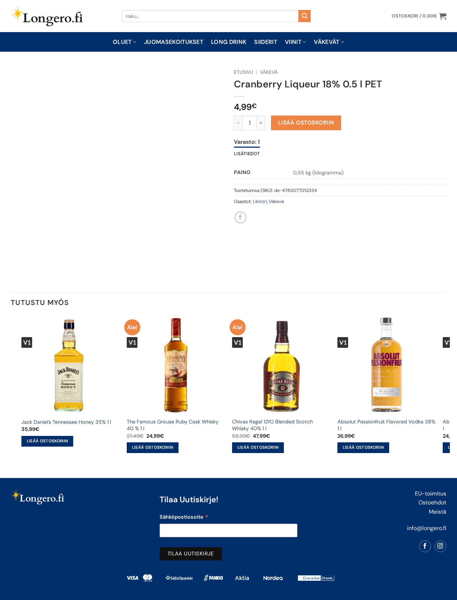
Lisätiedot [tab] (247, 154)
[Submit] (304, 16)
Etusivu (243, 72)
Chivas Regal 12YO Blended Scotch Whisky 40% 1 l (272, 425)
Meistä (437, 511)
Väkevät (326, 42)
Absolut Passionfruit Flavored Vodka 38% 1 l (386, 425)
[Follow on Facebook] (425, 546)
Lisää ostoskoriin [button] (47, 441)
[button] (419, 16)
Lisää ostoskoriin (306, 122)
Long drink (228, 42)
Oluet (122, 42)
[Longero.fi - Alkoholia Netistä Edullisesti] (61, 16)
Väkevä (269, 72)
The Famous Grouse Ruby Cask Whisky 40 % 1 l (173, 425)
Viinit (293, 42)
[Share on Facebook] (240, 217)
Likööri (260, 201)
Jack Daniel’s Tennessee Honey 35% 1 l (66, 422)
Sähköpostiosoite (184, 518)
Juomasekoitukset (173, 42)
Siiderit (265, 42)
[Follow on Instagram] (440, 546)
